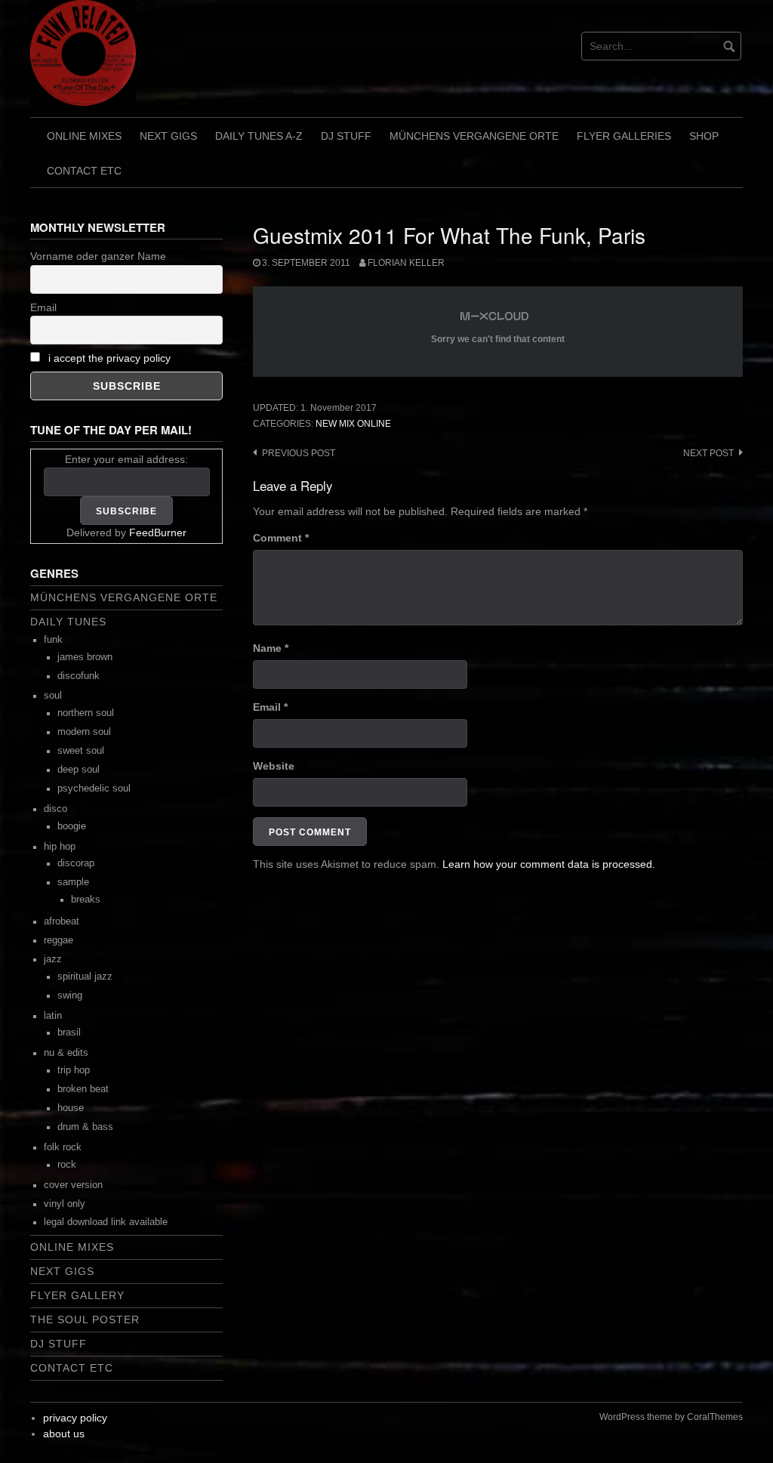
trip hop (73, 1070)
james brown (84, 657)
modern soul (84, 732)
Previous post (298, 453)
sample (73, 882)
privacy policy (75, 1418)
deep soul (78, 769)
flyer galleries (624, 136)
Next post (708, 453)
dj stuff (346, 136)
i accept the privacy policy (109, 358)
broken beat (83, 1089)
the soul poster (85, 1319)
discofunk (78, 676)
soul (53, 695)
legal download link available (106, 1222)
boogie (71, 826)
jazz (53, 959)
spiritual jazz (84, 976)
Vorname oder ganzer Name (98, 256)
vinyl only (64, 1204)
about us (64, 1434)
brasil (69, 1032)
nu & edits (66, 1053)
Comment (281, 538)
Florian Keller (406, 263)
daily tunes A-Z (259, 136)
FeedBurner (157, 532)
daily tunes (68, 622)
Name (270, 648)
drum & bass (85, 1127)
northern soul (85, 713)
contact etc (84, 171)
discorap (75, 863)
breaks (85, 899)
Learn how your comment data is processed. (548, 864)
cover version (73, 1185)
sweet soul (80, 750)
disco (55, 809)
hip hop (59, 846)
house (70, 1108)
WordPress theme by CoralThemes (671, 1417)
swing (69, 995)
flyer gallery (77, 1295)
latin (53, 1016)
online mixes (84, 136)
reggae (58, 940)
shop (704, 136)
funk (53, 639)
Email (270, 707)
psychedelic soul (94, 788)
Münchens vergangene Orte (474, 136)
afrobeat (61, 921)
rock (66, 1164)
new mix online (353, 423)
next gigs (168, 136)
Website (273, 766)
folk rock (63, 1147)
